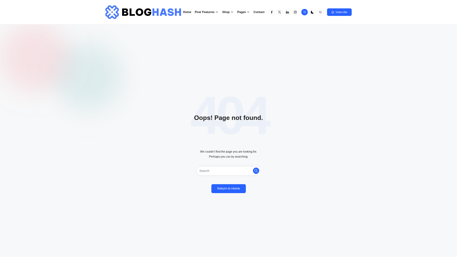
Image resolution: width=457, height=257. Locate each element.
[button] (339, 12)
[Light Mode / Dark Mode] (312, 12)
